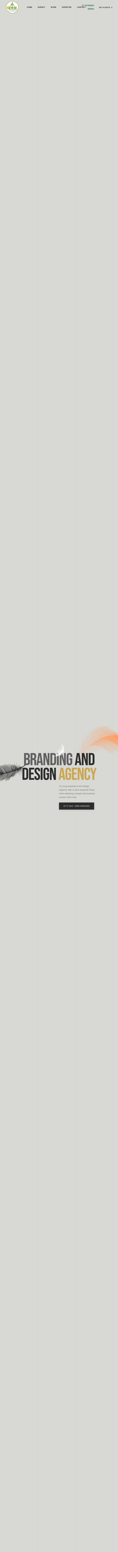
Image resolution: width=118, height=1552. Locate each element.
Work (53, 7)
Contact (81, 7)
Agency (41, 7)
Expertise (66, 7)
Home (29, 7)
